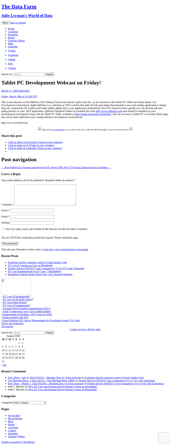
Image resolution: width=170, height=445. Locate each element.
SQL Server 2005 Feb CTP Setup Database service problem (78, 167)
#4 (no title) (14, 415)
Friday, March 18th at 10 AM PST (19, 96)
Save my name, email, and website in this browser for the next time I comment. (46, 229)
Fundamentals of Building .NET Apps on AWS (27, 314)
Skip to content (18, 22)
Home (11, 28)
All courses (7, 326)
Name (5, 210)
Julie (27, 90)
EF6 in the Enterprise (12, 323)
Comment (7, 204)
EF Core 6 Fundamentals (16, 305)
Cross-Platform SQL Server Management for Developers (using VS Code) (41, 320)
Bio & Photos (15, 418)
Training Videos (16, 40)
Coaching (13, 31)
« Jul (3, 364)
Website (5, 222)
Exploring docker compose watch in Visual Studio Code (37, 262)
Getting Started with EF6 (15, 317)
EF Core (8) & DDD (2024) (17, 299)
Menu (5, 23)
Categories (6, 402)
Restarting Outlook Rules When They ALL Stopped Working (40, 274)
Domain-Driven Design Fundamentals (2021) (26, 308)
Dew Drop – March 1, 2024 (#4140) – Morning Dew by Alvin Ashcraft (45, 383)
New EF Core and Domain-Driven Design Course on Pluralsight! (62, 386)
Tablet (21, 90)
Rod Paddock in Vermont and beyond (22, 167)
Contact (12, 430)
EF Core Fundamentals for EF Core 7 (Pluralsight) (34, 271)
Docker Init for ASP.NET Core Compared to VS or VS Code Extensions (46, 268)
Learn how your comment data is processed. (65, 249)
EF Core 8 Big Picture (14, 302)
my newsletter (58, 129)
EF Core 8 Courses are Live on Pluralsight (30, 265)
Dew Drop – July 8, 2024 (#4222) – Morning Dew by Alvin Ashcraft (44, 377)
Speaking (13, 34)
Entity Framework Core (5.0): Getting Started (26, 311)
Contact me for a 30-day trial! (85, 329)
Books (11, 37)
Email (5, 216)
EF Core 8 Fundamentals (16, 296)
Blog (10, 43)
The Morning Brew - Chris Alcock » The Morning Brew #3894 (41, 380)
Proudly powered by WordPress (18, 442)
